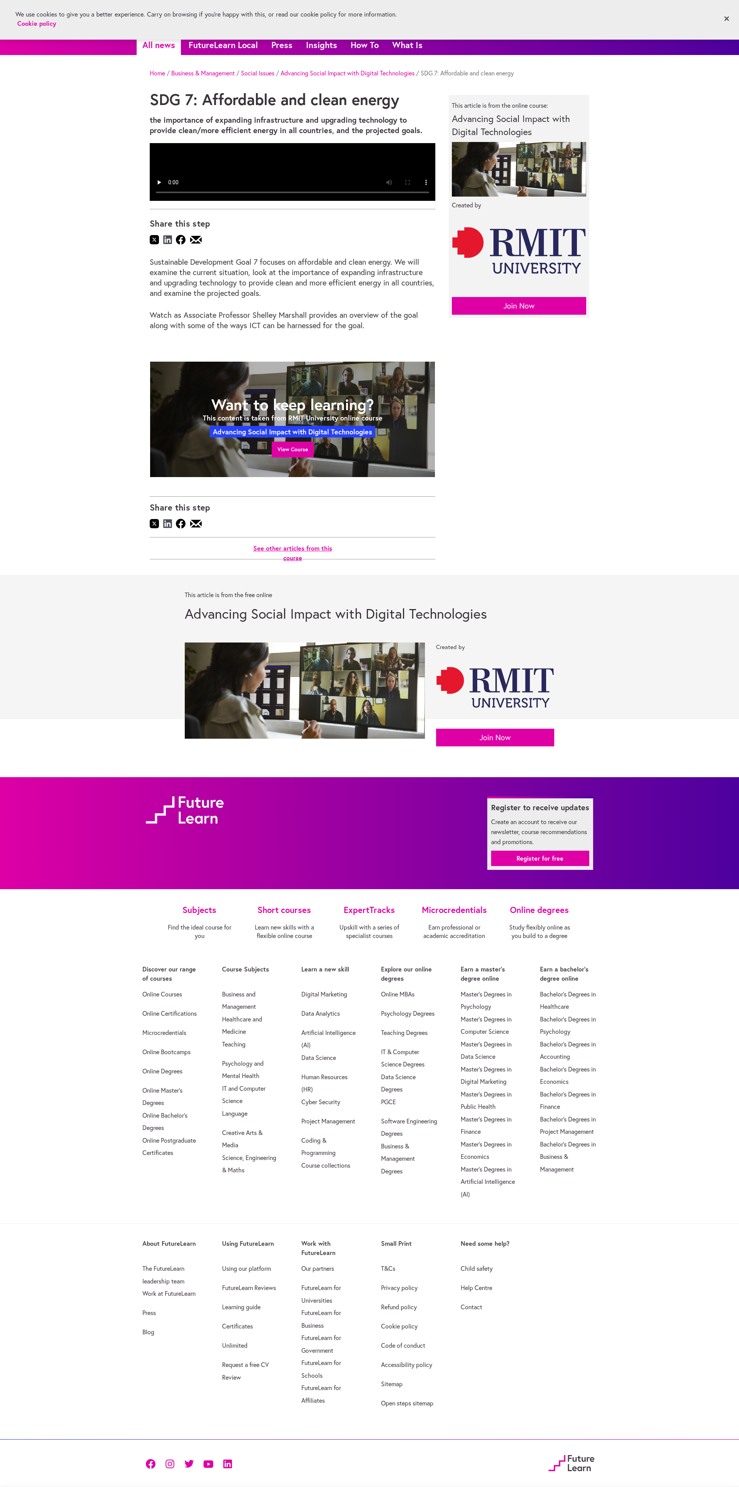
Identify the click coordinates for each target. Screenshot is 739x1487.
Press (282, 44)
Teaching (234, 1044)
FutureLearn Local (223, 44)
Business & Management (203, 73)
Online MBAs (398, 994)
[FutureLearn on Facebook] (152, 1463)
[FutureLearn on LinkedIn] (227, 1463)
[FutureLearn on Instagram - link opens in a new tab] (169, 1463)
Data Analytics (320, 1013)
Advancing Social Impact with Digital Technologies (348, 73)
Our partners (317, 1268)
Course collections (325, 1165)
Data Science (318, 1057)
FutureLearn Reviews (249, 1288)
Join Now (519, 305)
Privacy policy (399, 1288)
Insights (321, 44)
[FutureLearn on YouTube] (208, 1463)
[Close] (726, 18)
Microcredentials (164, 1032)
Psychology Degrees (408, 1013)
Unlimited (234, 1345)
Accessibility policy (406, 1365)
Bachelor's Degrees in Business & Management (568, 1156)
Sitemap (392, 1384)
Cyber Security (320, 1102)
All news (158, 44)
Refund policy (399, 1307)
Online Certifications (169, 1013)
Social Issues (257, 73)
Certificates (237, 1326)
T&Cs (388, 1268)
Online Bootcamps (166, 1052)
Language (234, 1113)
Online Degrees (162, 1071)
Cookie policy (399, 1326)
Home (157, 73)
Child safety (477, 1268)
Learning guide (241, 1307)
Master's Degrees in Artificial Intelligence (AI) (488, 1181)
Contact (471, 1307)
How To (365, 44)
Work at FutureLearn (169, 1293)
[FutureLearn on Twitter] (189, 1463)
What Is (407, 44)
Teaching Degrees (404, 1032)
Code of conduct (403, 1345)
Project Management (328, 1121)
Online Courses (162, 994)
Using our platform (246, 1268)
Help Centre (476, 1288)
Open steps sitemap (407, 1403)
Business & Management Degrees (398, 1158)
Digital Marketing (324, 994)
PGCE (388, 1102)
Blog (148, 1332)
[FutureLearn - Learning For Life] (571, 1462)
